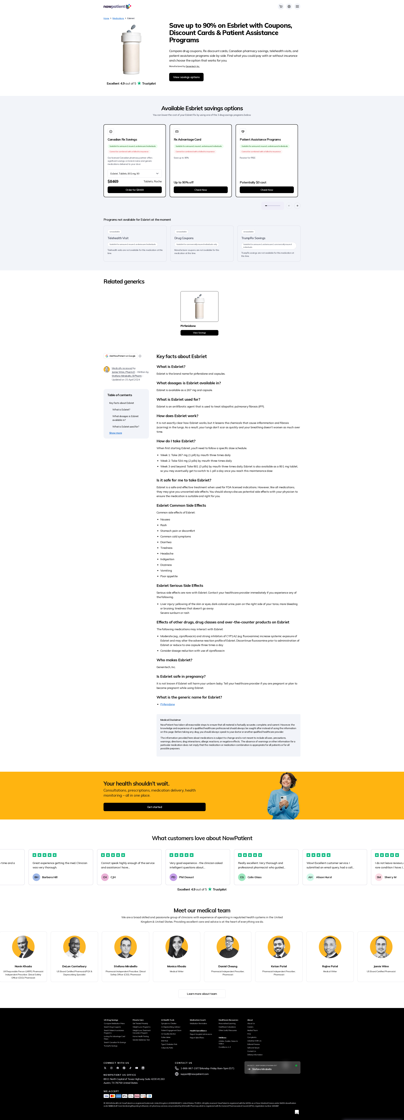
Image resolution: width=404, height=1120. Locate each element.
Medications (118, 18)
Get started (154, 807)
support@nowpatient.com (195, 1074)
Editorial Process (253, 1044)
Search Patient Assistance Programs (114, 1031)
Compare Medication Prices (114, 1023)
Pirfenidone (167, 704)
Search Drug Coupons (112, 1027)
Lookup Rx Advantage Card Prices (114, 1037)
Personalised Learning (227, 1023)
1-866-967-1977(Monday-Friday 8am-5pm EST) (207, 1068)
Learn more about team (202, 994)
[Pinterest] (124, 1068)
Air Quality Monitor (168, 1034)
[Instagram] (111, 1068)
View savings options (186, 77)
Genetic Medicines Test (141, 1040)
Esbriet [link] (130, 18)
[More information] (140, 356)
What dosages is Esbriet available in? (125, 418)
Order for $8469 (135, 189)
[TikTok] (130, 1068)
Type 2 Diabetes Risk (169, 1044)
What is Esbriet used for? (125, 426)
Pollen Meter (165, 1037)
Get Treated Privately (140, 1023)
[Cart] (281, 6)
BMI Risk (164, 1041)
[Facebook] (118, 1068)
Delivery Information (255, 1054)
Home (106, 18)
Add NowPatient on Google (122, 355)
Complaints (252, 1037)
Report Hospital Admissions (201, 1034)
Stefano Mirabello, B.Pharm (127, 375)
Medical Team (252, 1030)
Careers (250, 1027)
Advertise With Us (254, 1041)
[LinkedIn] (143, 1068)
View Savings (199, 332)
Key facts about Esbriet (121, 402)
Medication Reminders (198, 1023)
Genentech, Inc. (193, 66)
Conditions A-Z (225, 1047)
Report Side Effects (197, 1037)
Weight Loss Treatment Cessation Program (142, 1031)
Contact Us (251, 1051)
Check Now (200, 189)
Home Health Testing (141, 1036)
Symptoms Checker (168, 1023)
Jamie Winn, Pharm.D (123, 372)
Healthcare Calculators (227, 1027)
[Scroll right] (297, 206)
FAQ (249, 1034)
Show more (115, 432)
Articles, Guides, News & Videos (228, 1042)
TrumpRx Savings (110, 1046)
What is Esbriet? (121, 409)
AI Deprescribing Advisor (170, 1027)
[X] (105, 1068)
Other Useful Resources (228, 1030)
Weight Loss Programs (141, 1027)
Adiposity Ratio (167, 1047)
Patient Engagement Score (171, 1030)
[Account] (289, 6)
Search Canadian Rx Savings (115, 1042)
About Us (251, 1023)
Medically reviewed (122, 368)
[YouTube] (137, 1068)
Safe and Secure (253, 1047)
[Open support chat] (296, 1112)
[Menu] (297, 6)
